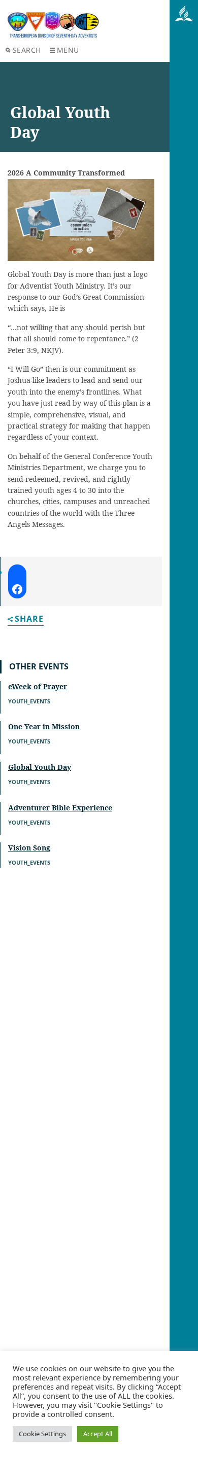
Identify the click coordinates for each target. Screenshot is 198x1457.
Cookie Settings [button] (42, 1433)
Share (29, 619)
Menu (68, 50)
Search (27, 50)
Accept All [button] (97, 1433)
